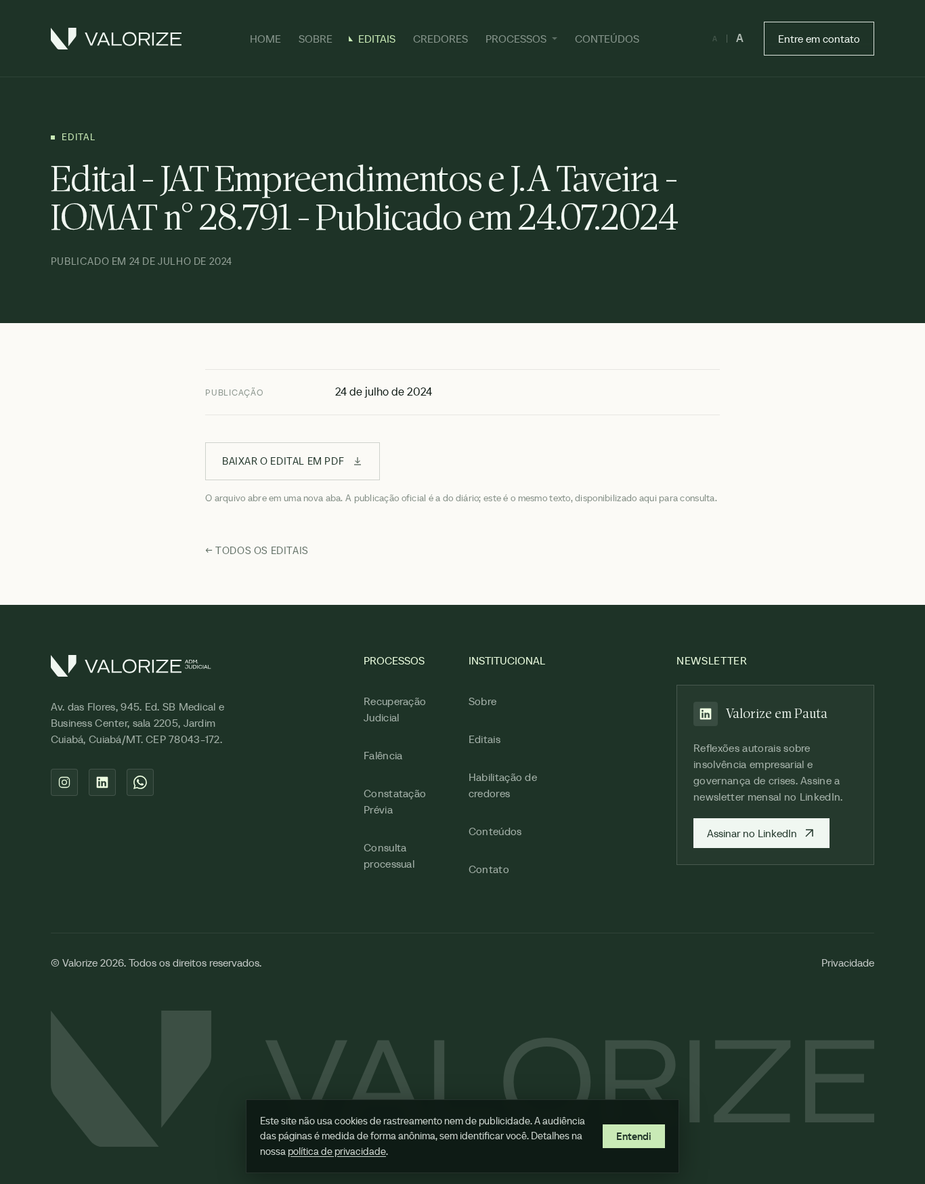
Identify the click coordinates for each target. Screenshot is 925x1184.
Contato (489, 869)
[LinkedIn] (102, 782)
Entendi (633, 1136)
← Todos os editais (257, 550)
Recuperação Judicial (395, 709)
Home (265, 38)
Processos (516, 38)
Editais (376, 38)
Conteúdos (607, 38)
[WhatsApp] (140, 782)
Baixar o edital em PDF (283, 460)
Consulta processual (389, 855)
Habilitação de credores (503, 785)
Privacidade (847, 962)
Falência (383, 755)
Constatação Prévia (395, 801)
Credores (440, 38)
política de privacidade (337, 1151)
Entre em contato (819, 38)
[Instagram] (64, 782)
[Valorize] (116, 38)
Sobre (315, 38)
